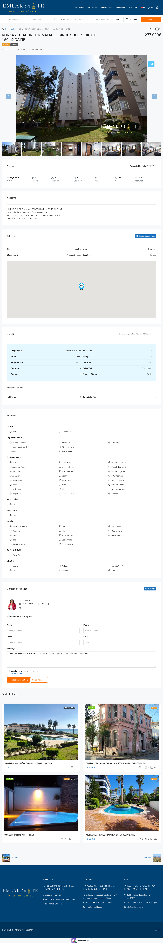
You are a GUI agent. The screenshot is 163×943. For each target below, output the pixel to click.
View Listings (150, 589)
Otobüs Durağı (117, 566)
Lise (63, 526)
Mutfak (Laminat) (118, 467)
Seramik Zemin (117, 480)
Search (151, 19)
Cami (14, 535)
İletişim (133, 8)
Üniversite (115, 535)
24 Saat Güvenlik (19, 443)
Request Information (18, 680)
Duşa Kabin (17, 494)
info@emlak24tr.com (53, 904)
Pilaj (63, 531)
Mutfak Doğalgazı (118, 471)
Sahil (113, 570)
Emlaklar (92, 8)
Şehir (14, 515)
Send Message (39, 680)
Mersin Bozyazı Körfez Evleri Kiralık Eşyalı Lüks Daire (28, 763)
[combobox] (64, 19)
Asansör (14, 451)
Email (9, 637)
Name (9, 625)
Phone (86, 625)
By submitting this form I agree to (24, 672)
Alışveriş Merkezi (19, 526)
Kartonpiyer (67, 480)
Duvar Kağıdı (67, 462)
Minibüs (65, 570)
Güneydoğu (67, 432)
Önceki (15, 858)
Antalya (12, 29)
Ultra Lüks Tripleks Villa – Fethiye (19, 835)
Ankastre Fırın (18, 471)
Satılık (6, 45)
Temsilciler (107, 8)
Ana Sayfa (79, 8)
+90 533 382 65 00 (29, 603)
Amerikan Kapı (18, 467)
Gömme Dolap (68, 471)
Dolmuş (65, 566)
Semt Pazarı (116, 526)
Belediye (16, 531)
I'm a (85, 637)
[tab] (151, 64)
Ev (5, 29)
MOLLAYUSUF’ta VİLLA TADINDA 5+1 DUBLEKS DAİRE (110, 835)
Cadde (15, 570)
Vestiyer (114, 494)
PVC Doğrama (117, 476)
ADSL (14, 462)
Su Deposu (116, 443)
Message (11, 648)
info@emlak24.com (135, 907)
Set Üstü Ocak (117, 485)
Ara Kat (15, 504)
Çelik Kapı (16, 489)
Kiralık (66, 707)
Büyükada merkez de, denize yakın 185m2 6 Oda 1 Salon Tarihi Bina (116, 763)
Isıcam (64, 476)
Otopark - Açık (68, 447)
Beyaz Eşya (17, 480)
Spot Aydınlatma (118, 489)
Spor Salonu (116, 531)
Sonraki (147, 858)
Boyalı (14, 485)
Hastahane (17, 540)
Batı (14, 432)
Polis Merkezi (67, 535)
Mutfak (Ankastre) (118, 462)
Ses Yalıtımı (67, 451)
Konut (14, 45)
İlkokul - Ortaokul (19, 544)
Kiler (64, 485)
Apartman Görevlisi (20, 447)
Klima (64, 489)
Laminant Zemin (69, 494)
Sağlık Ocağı (67, 540)
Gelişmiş (132, 19)
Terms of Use (16, 674)
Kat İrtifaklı (16, 555)
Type (117, 19)
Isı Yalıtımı (66, 443)
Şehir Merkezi (67, 544)
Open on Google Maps (147, 236)
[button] (81, 286)
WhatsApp (45, 603)
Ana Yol (15, 566)
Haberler (120, 8)
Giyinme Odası (68, 467)
